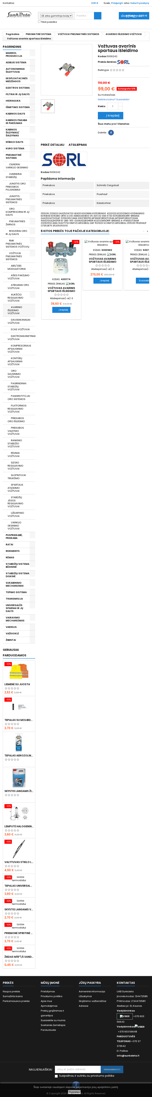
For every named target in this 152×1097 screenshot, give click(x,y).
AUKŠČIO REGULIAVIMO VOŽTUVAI (15, 297)
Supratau (74, 1092)
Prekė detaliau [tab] (52, 145)
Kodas (102, 56)
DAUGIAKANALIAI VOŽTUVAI (19, 321)
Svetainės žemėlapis (53, 1025)
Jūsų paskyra (90, 983)
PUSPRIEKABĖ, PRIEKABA (14, 536)
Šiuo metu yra (107, 124)
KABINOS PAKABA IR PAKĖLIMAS (16, 121)
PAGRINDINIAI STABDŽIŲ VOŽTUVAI (17, 386)
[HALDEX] (111, 254)
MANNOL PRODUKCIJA (14, 54)
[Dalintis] (111, 132)
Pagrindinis (12, 47)
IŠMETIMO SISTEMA (18, 107)
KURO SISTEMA (15, 148)
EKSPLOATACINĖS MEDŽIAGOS (17, 80)
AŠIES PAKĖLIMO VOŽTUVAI (18, 277)
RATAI (9, 544)
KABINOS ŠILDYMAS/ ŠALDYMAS (12, 132)
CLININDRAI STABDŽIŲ (14, 175)
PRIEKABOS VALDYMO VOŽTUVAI (16, 431)
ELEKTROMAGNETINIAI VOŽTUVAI (21, 337)
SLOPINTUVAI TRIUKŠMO (17, 476)
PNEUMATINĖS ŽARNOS (15, 223)
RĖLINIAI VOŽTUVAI (14, 454)
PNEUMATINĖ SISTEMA (14, 156)
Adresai (83, 1006)
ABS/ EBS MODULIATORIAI (17, 267)
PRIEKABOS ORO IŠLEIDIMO (16, 419)
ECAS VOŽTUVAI (20, 329)
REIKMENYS (13, 551)
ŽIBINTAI (11, 640)
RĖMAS (10, 557)
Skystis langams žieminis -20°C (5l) (19, 791)
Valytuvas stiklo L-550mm (19, 862)
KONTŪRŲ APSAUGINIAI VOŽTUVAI (15, 361)
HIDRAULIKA (13, 100)
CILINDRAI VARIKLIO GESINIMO (17, 166)
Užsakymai (85, 996)
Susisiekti (144, 280)
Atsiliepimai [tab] (78, 145)
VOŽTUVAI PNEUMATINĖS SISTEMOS (14, 256)
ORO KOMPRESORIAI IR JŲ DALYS (17, 212)
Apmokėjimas (49, 1006)
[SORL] (123, 62)
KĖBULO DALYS (14, 142)
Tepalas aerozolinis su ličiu (19, 755)
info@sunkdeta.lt (128, 1055)
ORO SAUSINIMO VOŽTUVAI (14, 374)
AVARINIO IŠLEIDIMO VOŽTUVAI (15, 310)
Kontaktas (8, 3)
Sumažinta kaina (13, 996)
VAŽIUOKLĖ (12, 633)
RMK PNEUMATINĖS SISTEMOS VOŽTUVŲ (17, 243)
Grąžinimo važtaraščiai (92, 1001)
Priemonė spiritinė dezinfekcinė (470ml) (19, 933)
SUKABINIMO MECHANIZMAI (15, 584)
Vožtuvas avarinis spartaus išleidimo (61, 289)
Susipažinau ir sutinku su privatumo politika (86, 1076)
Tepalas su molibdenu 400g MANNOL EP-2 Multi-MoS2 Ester (19, 720)
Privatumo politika (51, 996)
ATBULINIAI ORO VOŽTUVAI (18, 286)
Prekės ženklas (107, 62)
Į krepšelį (110, 115)
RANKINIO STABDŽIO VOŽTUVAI (15, 443)
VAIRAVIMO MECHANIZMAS (15, 619)
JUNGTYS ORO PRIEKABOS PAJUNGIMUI (16, 186)
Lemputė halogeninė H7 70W (19, 826)
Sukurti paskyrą (139, 3)
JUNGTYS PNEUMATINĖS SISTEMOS (14, 199)
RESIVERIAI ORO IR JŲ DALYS (16, 232)
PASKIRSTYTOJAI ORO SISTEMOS (19, 397)
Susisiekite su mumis (53, 1020)
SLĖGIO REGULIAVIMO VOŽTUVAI (15, 465)
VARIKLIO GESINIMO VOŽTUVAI (14, 525)
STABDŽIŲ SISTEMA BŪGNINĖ (17, 565)
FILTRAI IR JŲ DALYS (18, 94)
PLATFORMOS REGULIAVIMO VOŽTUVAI (17, 408)
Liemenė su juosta (17, 684)
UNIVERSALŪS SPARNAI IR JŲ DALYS (14, 608)
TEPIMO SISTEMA (16, 592)
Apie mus (46, 1001)
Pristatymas (48, 991)
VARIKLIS (11, 627)
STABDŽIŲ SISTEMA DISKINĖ (17, 575)
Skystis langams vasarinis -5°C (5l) (19, 909)
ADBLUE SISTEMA (16, 62)
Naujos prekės (11, 991)
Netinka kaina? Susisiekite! (114, 99)
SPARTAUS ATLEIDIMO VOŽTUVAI (15, 488)
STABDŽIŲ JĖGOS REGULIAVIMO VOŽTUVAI (15, 502)
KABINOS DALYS (15, 113)
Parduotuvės (48, 1030)
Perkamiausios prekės (16, 1001)
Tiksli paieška (48, 22)
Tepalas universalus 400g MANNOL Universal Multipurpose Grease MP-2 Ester (19, 885)
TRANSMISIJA (14, 598)
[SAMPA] (70, 283)
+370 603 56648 (127, 1031)
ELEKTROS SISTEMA (18, 88)
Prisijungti (117, 3)
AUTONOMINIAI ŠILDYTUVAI (15, 70)
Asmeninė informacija (92, 991)
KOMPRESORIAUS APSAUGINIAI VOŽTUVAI (19, 349)
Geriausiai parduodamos (14, 652)
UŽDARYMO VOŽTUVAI (16, 514)
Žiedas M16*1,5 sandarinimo (19, 956)
